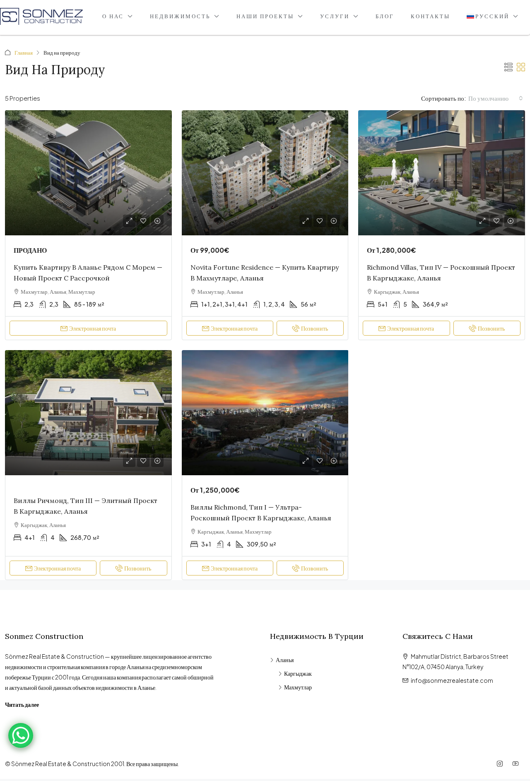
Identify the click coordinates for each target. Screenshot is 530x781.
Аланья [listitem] (285, 659)
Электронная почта (92, 328)
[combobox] (495, 98)
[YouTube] (517, 763)
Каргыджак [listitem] (298, 673)
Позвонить (314, 328)
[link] (88, 172)
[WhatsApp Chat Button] (20, 735)
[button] (508, 67)
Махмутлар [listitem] (298, 687)
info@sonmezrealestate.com (452, 680)
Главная (23, 52)
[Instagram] (501, 763)
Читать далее (22, 704)
